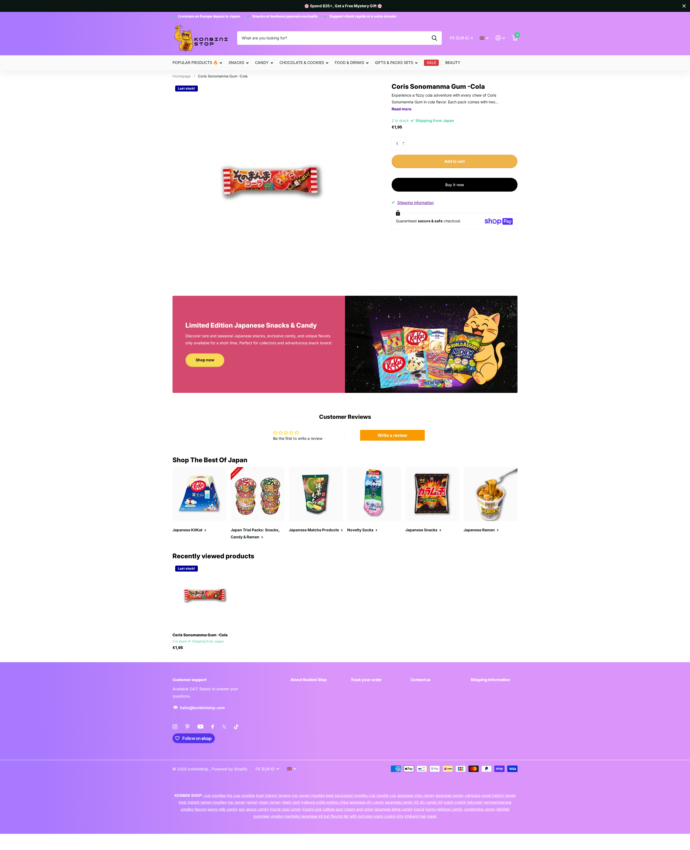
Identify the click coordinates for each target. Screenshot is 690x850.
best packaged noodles (347, 795)
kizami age (312, 809)
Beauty (452, 62)
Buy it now (454, 184)
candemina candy (479, 809)
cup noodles (214, 795)
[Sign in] (500, 38)
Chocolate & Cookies (302, 62)
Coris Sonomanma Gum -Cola (199, 635)
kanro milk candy (223, 809)
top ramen (236, 802)
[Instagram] (174, 726)
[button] (404, 139)
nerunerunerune (497, 802)
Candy (262, 62)
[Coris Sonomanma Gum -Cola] (205, 595)
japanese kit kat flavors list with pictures (337, 816)
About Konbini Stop (309, 679)
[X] (224, 727)
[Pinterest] (187, 726)
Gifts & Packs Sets (394, 62)
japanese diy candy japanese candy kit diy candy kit (396, 802)
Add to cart (454, 161)
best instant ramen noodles (202, 802)
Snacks (236, 62)
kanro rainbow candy (444, 809)
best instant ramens (273, 795)
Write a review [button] (392, 435)
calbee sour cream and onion (348, 809)
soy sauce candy (254, 809)
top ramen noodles (308, 795)
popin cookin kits (388, 816)
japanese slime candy (394, 809)
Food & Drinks (349, 62)
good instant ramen (499, 795)
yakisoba (473, 795)
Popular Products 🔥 (195, 62)
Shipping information (415, 202)
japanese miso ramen (415, 795)
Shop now (205, 360)
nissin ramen (270, 802)
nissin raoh (291, 802)
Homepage (181, 76)
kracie (419, 809)
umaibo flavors (193, 809)
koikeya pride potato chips (325, 802)
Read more (401, 109)
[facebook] (212, 727)
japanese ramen (450, 795)
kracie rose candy (285, 809)
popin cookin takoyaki (463, 802)
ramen (252, 802)
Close (684, 6)
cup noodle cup (382, 795)
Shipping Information (490, 679)
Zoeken (434, 38)
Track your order (366, 679)
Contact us (420, 679)
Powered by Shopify (229, 769)
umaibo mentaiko (285, 816)
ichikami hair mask (420, 816)
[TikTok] (236, 726)
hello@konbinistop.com (202, 707)
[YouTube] (200, 727)
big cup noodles (241, 795)
